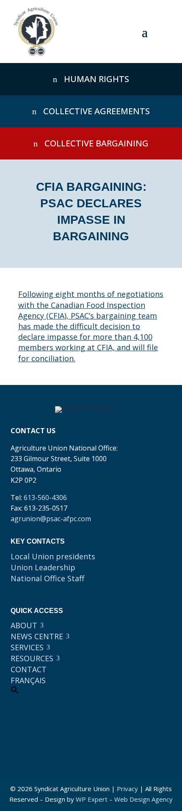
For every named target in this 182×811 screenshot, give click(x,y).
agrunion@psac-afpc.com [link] (51, 518)
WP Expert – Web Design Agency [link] (124, 799)
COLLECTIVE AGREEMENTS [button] (96, 111)
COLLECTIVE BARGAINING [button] (96, 143)
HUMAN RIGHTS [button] (96, 79)
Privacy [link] (127, 788)
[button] (145, 31)
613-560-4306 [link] (45, 497)
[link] (36, 31)
